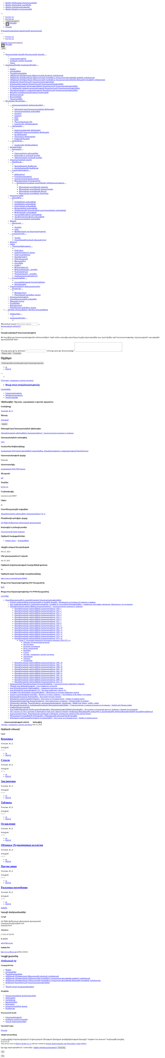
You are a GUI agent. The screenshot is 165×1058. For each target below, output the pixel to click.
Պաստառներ (16, 99)
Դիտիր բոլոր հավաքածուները (19, 987)
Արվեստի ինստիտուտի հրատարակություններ (32, 82)
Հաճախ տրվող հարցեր (21, 61)
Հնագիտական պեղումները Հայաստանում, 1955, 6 (37, 619)
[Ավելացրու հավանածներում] (2, 373)
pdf (2, 478)
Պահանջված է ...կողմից (25, 274)
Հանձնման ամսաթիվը (25, 204)
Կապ (12, 63)
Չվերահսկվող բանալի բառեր (28, 158)
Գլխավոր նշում (17, 301)
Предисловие (28, 644)
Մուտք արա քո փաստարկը (60, 351)
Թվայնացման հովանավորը (27, 181)
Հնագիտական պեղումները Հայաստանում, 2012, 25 (38, 682)
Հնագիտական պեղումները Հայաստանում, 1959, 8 (37, 623)
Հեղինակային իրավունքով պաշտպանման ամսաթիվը (40, 210)
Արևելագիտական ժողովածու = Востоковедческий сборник (35, 697)
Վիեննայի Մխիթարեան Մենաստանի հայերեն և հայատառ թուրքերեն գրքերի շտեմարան (52, 78)
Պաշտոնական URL (23, 122)
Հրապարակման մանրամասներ (27, 105)
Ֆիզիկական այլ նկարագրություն (30, 231)
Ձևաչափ (16, 223)
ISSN (16, 118)
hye (6, 17)
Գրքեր (13, 69)
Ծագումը (16, 289)
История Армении (18, 532)
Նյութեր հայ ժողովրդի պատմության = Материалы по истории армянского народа (44, 692)
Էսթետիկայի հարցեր (20, 707)
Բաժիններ (15, 303)
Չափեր (17, 227)
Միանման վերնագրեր (24, 137)
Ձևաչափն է (20, 261)
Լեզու (12, 244)
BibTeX (8, 369)
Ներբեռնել (6, 389)
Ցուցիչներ (10, 101)
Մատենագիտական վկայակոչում (30, 240)
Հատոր (17, 113)
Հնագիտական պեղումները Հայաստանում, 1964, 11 (38, 630)
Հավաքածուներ (13, 65)
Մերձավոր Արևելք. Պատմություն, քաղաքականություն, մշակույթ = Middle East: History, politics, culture (54, 703)
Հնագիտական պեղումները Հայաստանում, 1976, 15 (38, 638)
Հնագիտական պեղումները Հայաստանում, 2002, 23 (38, 677)
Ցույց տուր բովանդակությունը (22, 385)
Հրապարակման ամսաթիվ (27, 111)
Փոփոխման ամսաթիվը (25, 212)
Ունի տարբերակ (22, 255)
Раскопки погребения (31, 646)
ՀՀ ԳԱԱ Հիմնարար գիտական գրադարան (21, 523)
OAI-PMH (5, 596)
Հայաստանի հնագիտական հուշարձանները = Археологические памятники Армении (47, 684)
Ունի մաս (18, 250)
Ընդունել (61, 1047)
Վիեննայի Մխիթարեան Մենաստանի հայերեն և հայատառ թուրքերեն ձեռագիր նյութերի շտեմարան (57, 80)
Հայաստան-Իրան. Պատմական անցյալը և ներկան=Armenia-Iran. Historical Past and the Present (50, 714)
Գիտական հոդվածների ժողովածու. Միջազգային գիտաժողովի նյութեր (43, 716)
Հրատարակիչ (16, 196)
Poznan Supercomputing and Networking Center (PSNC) (66, 1044)
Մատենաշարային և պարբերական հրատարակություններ (33, 600)
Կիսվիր (13, 23)
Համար (17, 116)
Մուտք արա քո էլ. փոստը (13, 351)
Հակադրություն (12, 21)
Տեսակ (13, 221)
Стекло (26, 652)
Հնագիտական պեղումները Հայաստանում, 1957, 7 (37, 621)
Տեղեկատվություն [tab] (14, 395)
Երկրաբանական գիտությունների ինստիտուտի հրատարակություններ (44, 86)
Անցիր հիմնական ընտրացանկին (21, 3)
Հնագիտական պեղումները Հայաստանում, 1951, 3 (37, 613)
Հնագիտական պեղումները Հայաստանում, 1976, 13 (38, 634)
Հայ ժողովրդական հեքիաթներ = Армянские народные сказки (36, 688)
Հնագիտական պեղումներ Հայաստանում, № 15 (23, 514)
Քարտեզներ (16, 97)
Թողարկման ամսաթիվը (25, 208)
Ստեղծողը (17, 141)
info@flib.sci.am (7, 943)
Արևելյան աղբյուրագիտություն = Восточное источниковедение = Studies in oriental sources (47, 699)
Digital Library (10, 541)
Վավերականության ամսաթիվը (29, 217)
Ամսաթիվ (17, 198)
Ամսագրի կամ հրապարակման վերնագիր (34, 109)
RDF (2, 587)
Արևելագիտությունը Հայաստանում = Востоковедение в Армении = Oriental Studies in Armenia (49, 701)
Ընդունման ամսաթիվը (25, 206)
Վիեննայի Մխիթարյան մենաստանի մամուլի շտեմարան (36, 75)
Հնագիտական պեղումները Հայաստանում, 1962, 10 (38, 628)
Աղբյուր (13, 242)
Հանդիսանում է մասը (24, 253)
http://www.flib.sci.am (9, 952)
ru (1, 505)
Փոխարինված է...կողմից (25, 270)
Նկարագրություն (18, 59)
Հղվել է (17, 265)
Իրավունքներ (18, 278)
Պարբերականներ (18, 73)
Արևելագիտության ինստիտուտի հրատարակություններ (37, 84)
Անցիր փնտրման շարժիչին (18, 5)
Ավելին (4, 908)
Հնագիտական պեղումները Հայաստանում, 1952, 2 (37, 611)
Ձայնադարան (16, 95)
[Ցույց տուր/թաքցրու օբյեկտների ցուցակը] (38, 65)
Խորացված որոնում (10, 326)
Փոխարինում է (21, 267)
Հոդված (5, 420)
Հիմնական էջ (8, 961)
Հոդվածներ (15, 71)
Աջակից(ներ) (16, 147)
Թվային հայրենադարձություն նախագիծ (29, 92)
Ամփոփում (19, 174)
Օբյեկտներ (15, 314)
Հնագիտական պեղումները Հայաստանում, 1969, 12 (38, 632)
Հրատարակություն (19, 297)
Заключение (28, 656)
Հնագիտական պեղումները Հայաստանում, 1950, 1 (37, 609)
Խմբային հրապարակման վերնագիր (31, 132)
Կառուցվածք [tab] (11, 397)
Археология (6, 532)
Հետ (3, 48)
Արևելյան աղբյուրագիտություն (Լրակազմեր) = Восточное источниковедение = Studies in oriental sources (53, 718)
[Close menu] (2, 33)
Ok (3, 1052)
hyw (10, 17)
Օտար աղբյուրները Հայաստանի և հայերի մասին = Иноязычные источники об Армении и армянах (53, 602)
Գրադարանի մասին (15, 54)
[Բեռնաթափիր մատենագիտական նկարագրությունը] (4, 771)
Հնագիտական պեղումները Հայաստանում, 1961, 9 (37, 626)
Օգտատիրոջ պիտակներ (26, 153)
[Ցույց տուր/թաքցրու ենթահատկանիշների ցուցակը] (11, 105)
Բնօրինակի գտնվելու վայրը (27, 295)
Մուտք (8, 27)
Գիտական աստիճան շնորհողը (33, 193)
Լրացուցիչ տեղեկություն (26, 124)
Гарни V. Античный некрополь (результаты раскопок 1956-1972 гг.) (45, 640)
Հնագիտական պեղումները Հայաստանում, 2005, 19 (38, 669)
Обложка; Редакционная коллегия (36, 642)
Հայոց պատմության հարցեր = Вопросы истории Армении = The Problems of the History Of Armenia (50, 694)
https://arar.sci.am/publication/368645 (14, 578)
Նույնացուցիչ (18, 234)
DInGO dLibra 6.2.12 (23, 1044)
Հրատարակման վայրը (21, 160)
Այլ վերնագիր (20, 134)
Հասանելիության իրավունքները (29, 282)
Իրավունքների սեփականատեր (25, 286)
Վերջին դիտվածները (18, 310)
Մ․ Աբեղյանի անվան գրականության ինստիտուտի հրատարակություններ (45, 88)
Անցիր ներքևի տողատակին (18, 9)
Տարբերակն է (20, 257)
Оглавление (27, 660)
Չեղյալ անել (6, 353)
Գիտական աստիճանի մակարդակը (36, 189)
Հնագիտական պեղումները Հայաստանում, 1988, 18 (38, 667)
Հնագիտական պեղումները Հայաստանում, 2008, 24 (38, 680)
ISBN (16, 120)
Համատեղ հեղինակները (26, 145)
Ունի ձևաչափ (21, 259)
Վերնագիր (17, 126)
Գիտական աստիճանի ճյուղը (33, 191)
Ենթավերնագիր (22, 139)
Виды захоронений (30, 648)
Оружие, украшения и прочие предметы (38, 654)
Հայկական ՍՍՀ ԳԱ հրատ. (13, 469)
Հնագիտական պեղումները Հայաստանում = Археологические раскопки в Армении (37, 433)
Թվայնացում (20, 293)
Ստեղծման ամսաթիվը (25, 202)
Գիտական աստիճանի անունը (33, 187)
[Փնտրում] (39, 324)
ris (6, 367)
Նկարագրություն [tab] (13, 393)
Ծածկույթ (17, 162)
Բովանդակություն (23, 177)
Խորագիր (17, 149)
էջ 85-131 (4, 487)
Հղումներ (18, 263)
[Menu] (2, 13)
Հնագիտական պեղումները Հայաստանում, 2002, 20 (38, 671)
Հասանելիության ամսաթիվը (28, 215)
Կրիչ (16, 229)
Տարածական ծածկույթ (25, 166)
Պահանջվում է (21, 272)
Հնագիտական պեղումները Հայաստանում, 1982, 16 (38, 663)
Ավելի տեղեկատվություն (45, 1047)
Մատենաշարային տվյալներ (23, 299)
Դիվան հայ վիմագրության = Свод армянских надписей (33, 686)
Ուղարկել (17, 353)
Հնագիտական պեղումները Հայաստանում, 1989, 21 (38, 673)
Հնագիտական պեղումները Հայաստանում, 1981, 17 (38, 665)
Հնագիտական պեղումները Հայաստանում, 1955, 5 (37, 617)
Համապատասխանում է (26, 276)
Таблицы (26, 658)
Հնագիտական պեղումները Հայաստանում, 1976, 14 (38, 636)
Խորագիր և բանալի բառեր (27, 155)
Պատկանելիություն (21, 246)
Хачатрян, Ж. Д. (7, 411)
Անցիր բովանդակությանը (17, 7)
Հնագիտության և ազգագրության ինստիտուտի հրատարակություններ (44, 90)
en (13, 17)
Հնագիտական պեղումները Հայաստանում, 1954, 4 (37, 615)
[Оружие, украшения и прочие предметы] (17, 380)
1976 (2, 442)
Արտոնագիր (20, 284)
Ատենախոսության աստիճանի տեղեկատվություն (40, 183)
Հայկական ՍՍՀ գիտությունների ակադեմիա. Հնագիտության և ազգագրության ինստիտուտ (44, 451)
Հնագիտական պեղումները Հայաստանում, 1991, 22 (38, 675)
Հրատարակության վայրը (26, 179)
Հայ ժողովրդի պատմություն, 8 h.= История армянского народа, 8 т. (38, 690)
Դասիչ (17, 238)
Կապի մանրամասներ (15, 1022)
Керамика (27, 650)
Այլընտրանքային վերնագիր (27, 130)
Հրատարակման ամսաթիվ (27, 219)
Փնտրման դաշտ (9, 324)
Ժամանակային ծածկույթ (26, 168)
